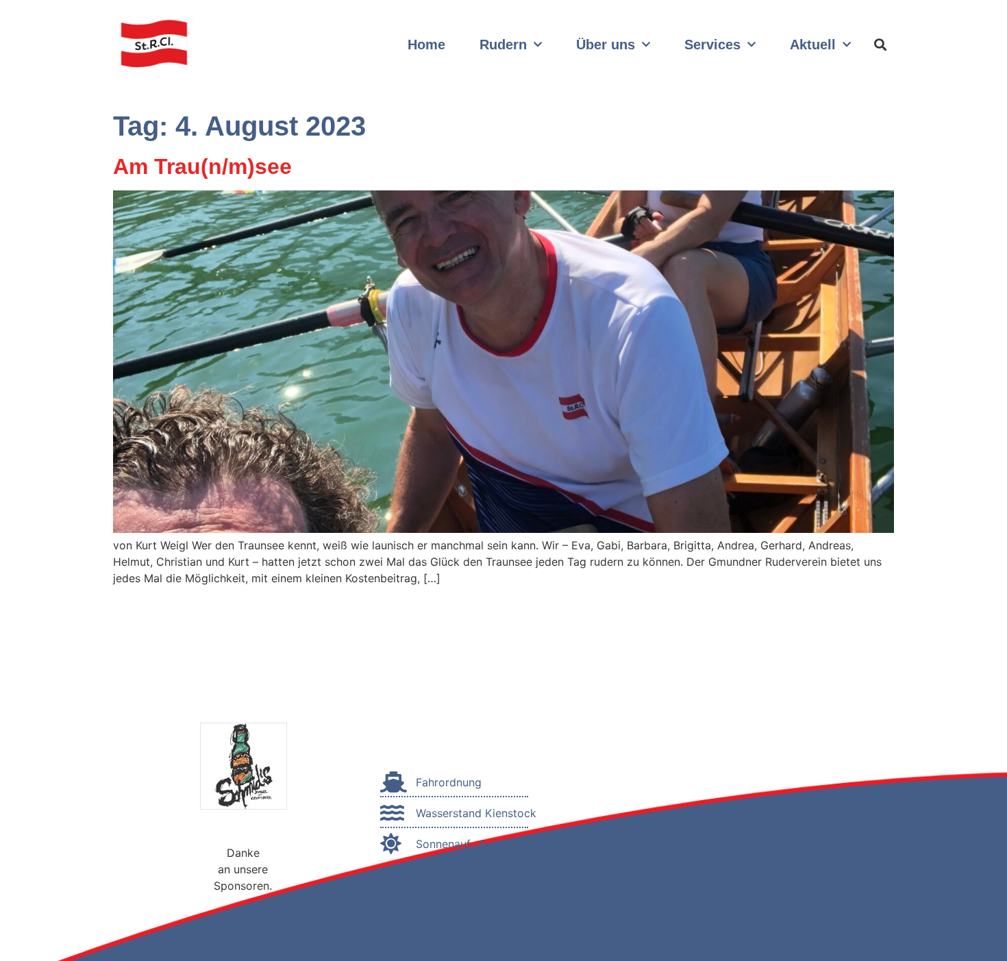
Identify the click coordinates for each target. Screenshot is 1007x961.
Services (712, 44)
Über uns (605, 44)
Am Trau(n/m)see (202, 166)
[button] (880, 45)
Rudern (503, 44)
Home (426, 44)
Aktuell (813, 44)
